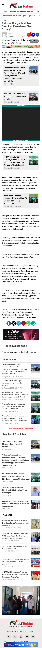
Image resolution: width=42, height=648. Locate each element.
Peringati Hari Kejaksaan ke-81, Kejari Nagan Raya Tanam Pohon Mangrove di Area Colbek (15, 523)
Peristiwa (30, 11)
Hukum (38, 11)
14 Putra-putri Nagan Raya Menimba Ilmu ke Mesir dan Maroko (15, 97)
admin (10, 33)
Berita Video (28, 626)
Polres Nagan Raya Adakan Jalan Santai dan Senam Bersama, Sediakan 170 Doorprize (15, 561)
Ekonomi (12, 11)
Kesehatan (21, 11)
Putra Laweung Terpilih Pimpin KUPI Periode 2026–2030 (14, 547)
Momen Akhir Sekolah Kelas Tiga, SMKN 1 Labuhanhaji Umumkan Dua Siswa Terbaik (16, 504)
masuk (15, 352)
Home (5, 11)
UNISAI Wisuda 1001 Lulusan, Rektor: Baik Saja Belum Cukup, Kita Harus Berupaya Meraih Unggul (14, 161)
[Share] (37, 35)
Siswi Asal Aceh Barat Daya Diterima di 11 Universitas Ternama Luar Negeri (15, 490)
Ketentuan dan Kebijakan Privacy (17, 631)
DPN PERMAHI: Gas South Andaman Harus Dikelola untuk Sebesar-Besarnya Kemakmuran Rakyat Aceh (15, 574)
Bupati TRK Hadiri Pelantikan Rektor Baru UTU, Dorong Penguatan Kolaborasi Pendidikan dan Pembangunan (15, 536)
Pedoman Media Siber (16, 626)
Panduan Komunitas (20, 629)
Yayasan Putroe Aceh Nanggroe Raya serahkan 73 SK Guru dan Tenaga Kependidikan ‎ (15, 199)
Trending (31, 631)
